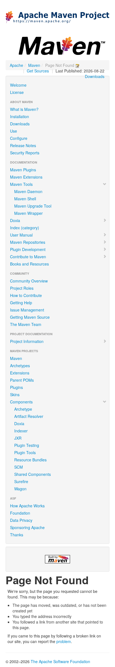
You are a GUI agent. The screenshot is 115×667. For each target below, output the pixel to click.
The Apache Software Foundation (60, 661)
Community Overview (29, 281)
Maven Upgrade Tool (32, 206)
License (17, 92)
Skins (15, 394)
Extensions (19, 373)
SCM (18, 467)
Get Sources (38, 71)
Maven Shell (25, 198)
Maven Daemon (28, 191)
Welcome (18, 85)
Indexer (21, 431)
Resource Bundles (30, 459)
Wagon (20, 488)
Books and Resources (29, 264)
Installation (19, 116)
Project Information (27, 341)
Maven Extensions (26, 177)
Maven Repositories (27, 242)
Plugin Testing (26, 445)
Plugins (16, 387)
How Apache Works (27, 505)
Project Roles (21, 288)
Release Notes (23, 145)
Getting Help (21, 302)
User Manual (21, 235)
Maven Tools (21, 184)
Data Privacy (21, 520)
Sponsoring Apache (27, 527)
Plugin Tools (25, 452)
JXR (17, 438)
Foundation (20, 513)
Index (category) (24, 227)
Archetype (23, 409)
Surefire (21, 481)
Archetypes (20, 365)
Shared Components (32, 474)
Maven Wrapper (28, 213)
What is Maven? (24, 109)
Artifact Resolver (28, 416)
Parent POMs (22, 380)
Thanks (16, 534)
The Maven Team (25, 324)
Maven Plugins (23, 169)
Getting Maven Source (30, 317)
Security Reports (24, 152)
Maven (34, 65)
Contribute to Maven (28, 256)
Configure (18, 138)
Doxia (15, 220)
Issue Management (27, 310)
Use (13, 131)
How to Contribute (26, 295)
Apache (16, 65)
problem (63, 641)
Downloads (94, 76)
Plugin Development (27, 249)
